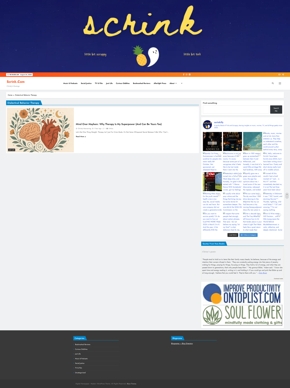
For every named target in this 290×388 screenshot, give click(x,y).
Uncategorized (80, 372)
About (172, 83)
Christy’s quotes (209, 251)
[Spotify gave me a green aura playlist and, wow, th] (252, 181)
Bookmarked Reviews (141, 83)
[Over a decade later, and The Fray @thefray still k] (252, 221)
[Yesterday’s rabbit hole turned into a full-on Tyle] (232, 181)
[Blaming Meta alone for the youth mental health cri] (212, 201)
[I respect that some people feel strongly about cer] (232, 221)
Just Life (109, 83)
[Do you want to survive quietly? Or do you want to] (212, 221)
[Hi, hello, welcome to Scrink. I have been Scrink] (272, 161)
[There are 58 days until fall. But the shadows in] (232, 141)
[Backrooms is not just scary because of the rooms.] (232, 161)
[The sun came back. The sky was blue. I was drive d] (252, 201)
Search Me (276, 109)
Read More (80, 136)
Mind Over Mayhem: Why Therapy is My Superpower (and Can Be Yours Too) (119, 124)
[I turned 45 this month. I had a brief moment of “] (272, 181)
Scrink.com (16, 81)
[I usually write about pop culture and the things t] (232, 201)
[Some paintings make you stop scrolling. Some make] (252, 141)
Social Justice (86, 83)
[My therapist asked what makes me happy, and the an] (212, 181)
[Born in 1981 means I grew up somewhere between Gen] (252, 161)
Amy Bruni (263, 273)
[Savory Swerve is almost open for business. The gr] (212, 141)
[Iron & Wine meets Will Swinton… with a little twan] (272, 221)
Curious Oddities (123, 83)
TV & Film (99, 83)
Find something (210, 103)
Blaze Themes (131, 384)
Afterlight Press (160, 83)
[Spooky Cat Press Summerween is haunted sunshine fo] (212, 161)
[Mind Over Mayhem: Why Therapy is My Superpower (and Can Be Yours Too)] (40, 130)
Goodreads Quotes (278, 278)
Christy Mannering (84, 128)
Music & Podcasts (70, 83)
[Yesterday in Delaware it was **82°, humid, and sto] (272, 201)
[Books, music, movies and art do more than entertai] (272, 141)
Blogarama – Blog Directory (182, 343)
